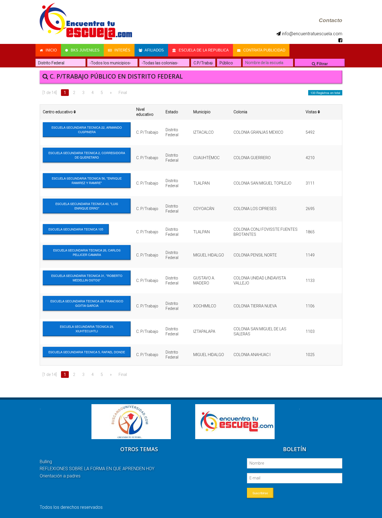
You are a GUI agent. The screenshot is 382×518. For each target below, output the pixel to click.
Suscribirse (260, 493)
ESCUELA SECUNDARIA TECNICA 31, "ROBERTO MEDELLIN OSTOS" (86, 277)
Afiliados (154, 50)
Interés (121, 50)
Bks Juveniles (85, 50)
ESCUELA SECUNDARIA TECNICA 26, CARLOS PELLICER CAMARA (87, 252)
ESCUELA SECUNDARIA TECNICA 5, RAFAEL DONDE (86, 352)
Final (123, 92)
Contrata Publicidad (263, 50)
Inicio (50, 50)
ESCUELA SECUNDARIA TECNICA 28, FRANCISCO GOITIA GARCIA (86, 303)
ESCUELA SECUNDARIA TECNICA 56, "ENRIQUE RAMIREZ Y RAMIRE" (87, 180)
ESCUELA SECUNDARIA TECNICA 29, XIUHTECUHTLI (87, 328)
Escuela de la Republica (203, 50)
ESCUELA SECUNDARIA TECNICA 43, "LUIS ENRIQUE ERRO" (86, 205)
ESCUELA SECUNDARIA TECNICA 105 (75, 229)
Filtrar (321, 63)
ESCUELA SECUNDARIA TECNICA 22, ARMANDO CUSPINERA (86, 129)
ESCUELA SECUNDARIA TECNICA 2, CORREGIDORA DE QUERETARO (86, 154)
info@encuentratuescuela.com (311, 33)
